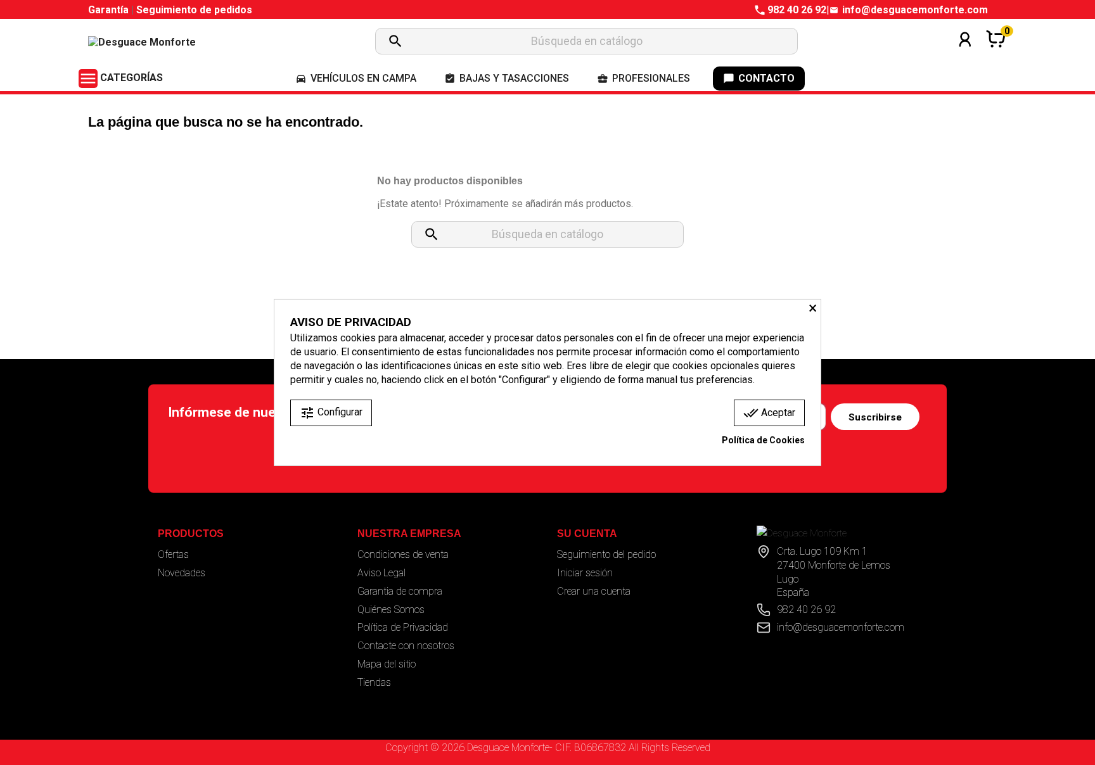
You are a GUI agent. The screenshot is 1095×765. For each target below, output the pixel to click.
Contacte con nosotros (405, 646)
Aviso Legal (381, 573)
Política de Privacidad (402, 627)
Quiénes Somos (391, 610)
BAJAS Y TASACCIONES (506, 78)
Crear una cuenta (594, 591)
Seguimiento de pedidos (194, 10)
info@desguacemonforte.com (915, 10)
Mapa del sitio (386, 664)
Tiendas (374, 682)
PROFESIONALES (643, 78)
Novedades (181, 573)
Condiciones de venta (403, 554)
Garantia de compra (399, 591)
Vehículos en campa (355, 78)
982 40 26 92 (796, 10)
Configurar (331, 412)
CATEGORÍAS (121, 78)
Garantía (109, 10)
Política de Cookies (763, 440)
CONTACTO (759, 78)
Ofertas (173, 554)
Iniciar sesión (585, 573)
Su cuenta (587, 533)
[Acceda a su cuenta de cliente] (965, 56)
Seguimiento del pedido (606, 554)
